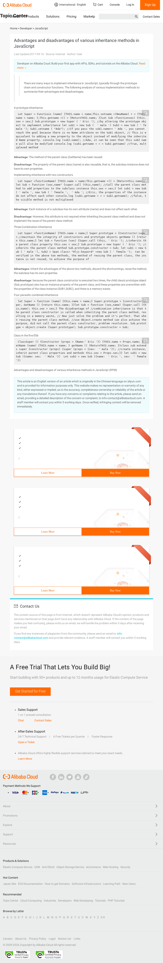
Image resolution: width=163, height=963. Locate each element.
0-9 (103, 917)
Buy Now (115, 472)
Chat (21, 720)
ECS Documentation (30, 883)
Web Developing (83, 900)
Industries (50, 900)
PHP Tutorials (116, 900)
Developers (65, 900)
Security (125, 867)
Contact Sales (151, 16)
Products (32, 16)
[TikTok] (86, 777)
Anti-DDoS (48, 867)
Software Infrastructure (86, 883)
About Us (20, 938)
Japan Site (9, 883)
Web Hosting (110, 867)
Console (115, 4)
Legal (52, 938)
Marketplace (92, 16)
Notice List (64, 938)
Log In (130, 4)
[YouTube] (78, 777)
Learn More (47, 472)
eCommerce (93, 867)
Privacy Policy (37, 938)
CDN (37, 867)
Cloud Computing (31, 900)
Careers (8, 938)
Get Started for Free (30, 691)
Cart (100, 4)
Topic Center (10, 900)
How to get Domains (57, 883)
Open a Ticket (26, 742)
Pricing (71, 16)
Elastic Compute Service (17, 867)
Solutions (52, 16)
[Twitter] (69, 777)
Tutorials (100, 900)
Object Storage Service (70, 867)
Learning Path (111, 883)
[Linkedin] (61, 777)
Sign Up (150, 5)
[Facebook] (53, 777)
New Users (129, 883)
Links (77, 938)
